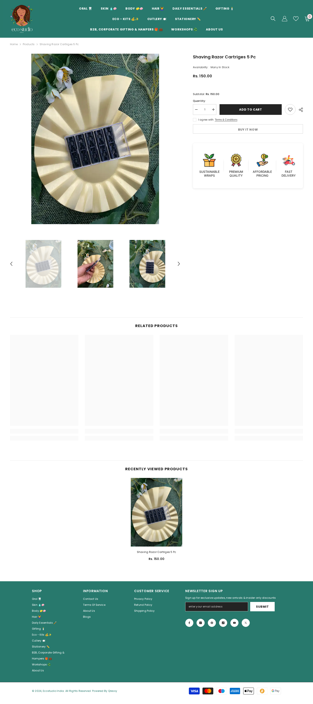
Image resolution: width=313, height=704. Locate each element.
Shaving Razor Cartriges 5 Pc (156, 552)
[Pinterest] (212, 623)
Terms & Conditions (226, 119)
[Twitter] (246, 623)
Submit (262, 606)
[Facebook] (189, 623)
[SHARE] (299, 110)
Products (29, 44)
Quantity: (199, 101)
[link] (44, 431)
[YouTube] (234, 623)
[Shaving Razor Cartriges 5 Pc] (156, 512)
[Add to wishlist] (290, 109)
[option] (95, 139)
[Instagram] (201, 623)
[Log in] (284, 18)
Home (14, 44)
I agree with (206, 119)
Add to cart (250, 109)
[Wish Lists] (296, 18)
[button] (11, 264)
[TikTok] (223, 623)
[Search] (273, 19)
